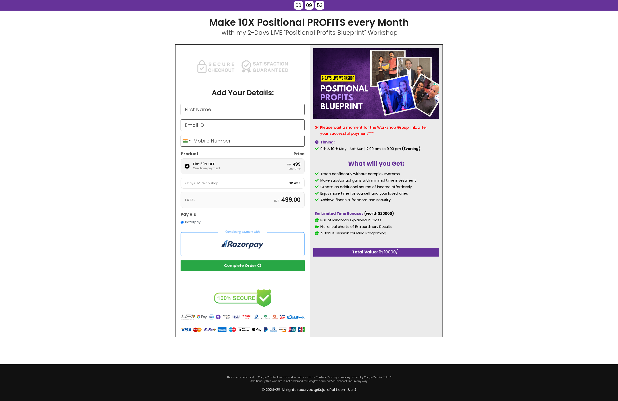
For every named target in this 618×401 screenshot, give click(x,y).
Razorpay (193, 222)
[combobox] (186, 140)
